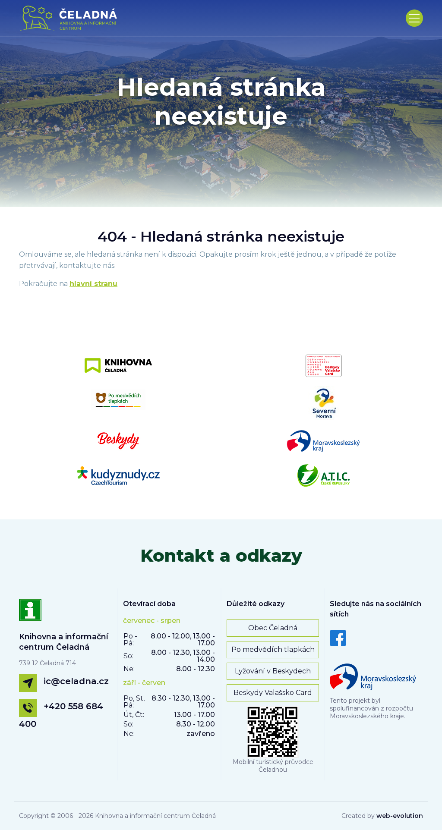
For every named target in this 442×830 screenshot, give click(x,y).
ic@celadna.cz (76, 681)
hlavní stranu (93, 284)
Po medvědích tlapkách (273, 649)
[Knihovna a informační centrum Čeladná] (30, 615)
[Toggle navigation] (414, 18)
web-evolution (399, 816)
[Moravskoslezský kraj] (373, 674)
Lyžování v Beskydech (273, 671)
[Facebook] (338, 637)
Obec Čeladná (272, 628)
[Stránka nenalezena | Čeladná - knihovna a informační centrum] (71, 18)
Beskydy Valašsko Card (273, 693)
